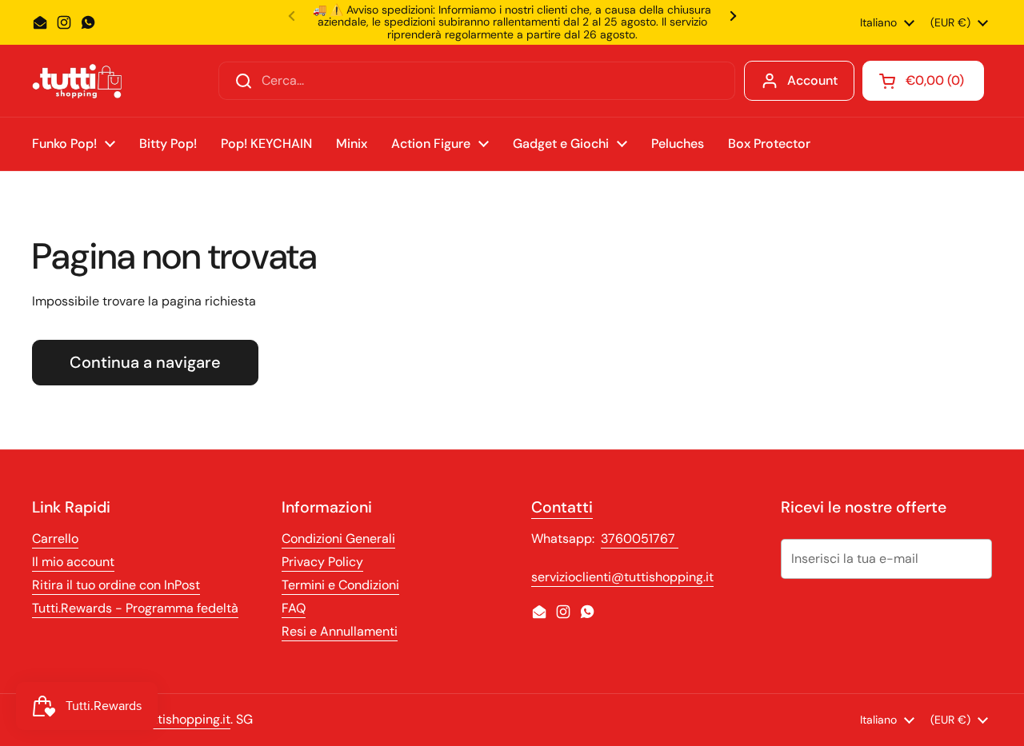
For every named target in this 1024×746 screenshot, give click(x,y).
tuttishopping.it (185, 719)
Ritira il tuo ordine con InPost (116, 584)
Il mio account (73, 561)
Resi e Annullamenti (340, 631)
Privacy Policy (322, 561)
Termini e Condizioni (340, 584)
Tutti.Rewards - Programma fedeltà (135, 608)
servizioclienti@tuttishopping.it (622, 576)
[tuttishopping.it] (77, 81)
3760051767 (639, 538)
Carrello (55, 538)
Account (812, 80)
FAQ (294, 608)
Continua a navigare (145, 362)
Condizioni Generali (338, 538)
